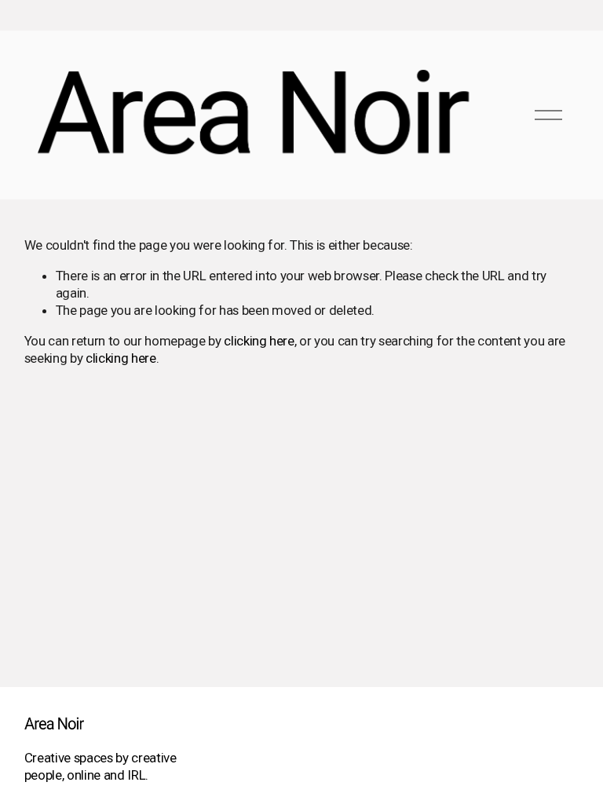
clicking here (259, 341)
